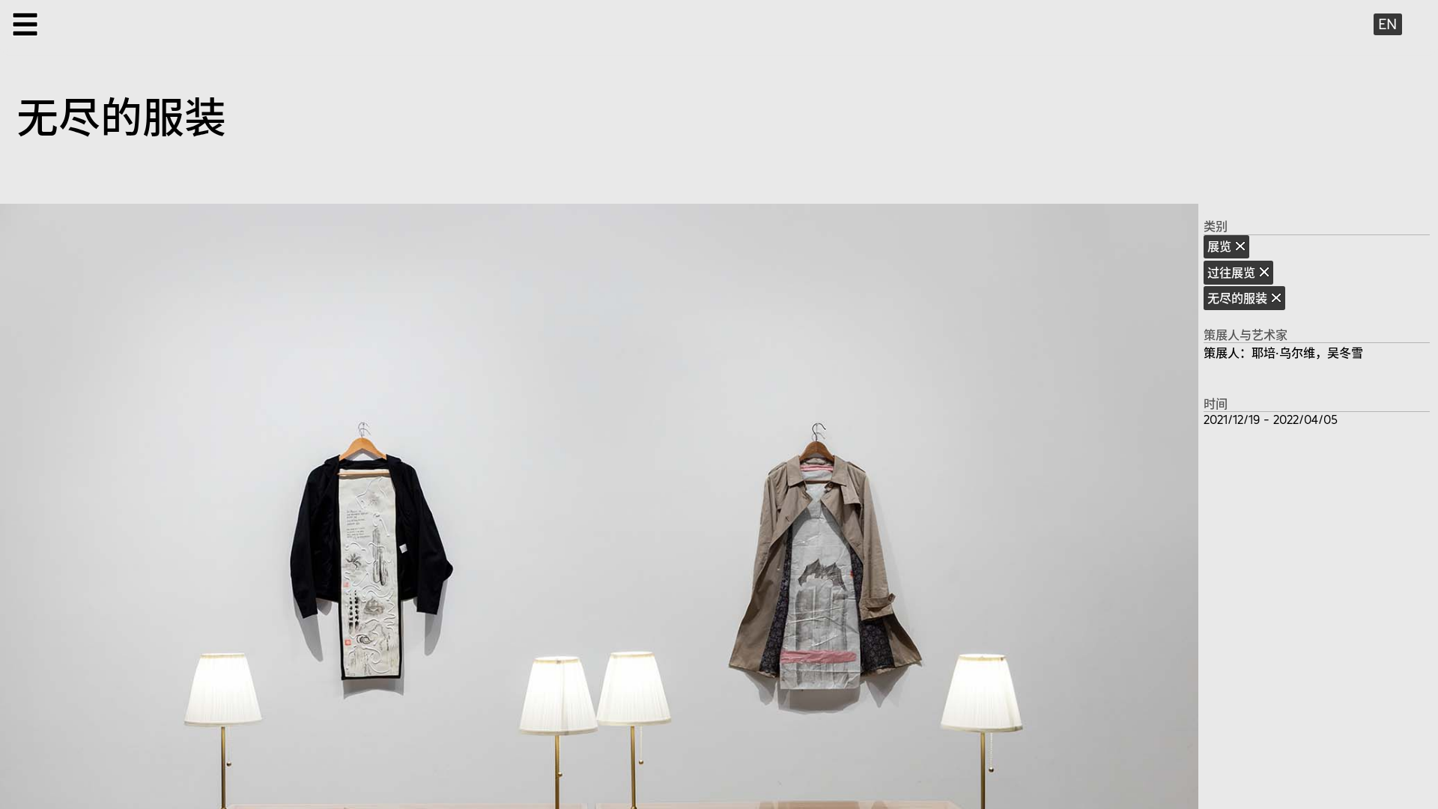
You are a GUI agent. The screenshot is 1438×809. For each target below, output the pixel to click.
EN (1387, 23)
